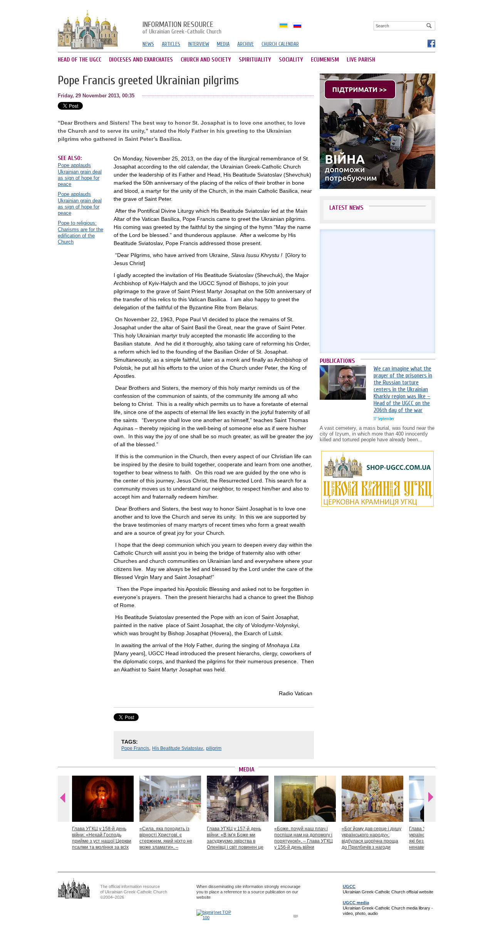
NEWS (148, 44)
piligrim (213, 748)
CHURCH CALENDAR (280, 44)
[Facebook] (431, 43)
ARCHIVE (245, 44)
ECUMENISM (325, 60)
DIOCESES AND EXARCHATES (141, 60)
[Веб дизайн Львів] (296, 916)
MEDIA (223, 44)
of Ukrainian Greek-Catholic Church (182, 28)
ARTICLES (171, 44)
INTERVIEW (198, 44)
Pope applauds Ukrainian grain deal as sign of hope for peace (80, 174)
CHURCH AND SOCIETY (206, 60)
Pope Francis (135, 748)
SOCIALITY (291, 60)
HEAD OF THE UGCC (79, 60)
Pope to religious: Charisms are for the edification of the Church (80, 232)
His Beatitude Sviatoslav (177, 748)
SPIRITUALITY (255, 60)
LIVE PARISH (361, 60)
